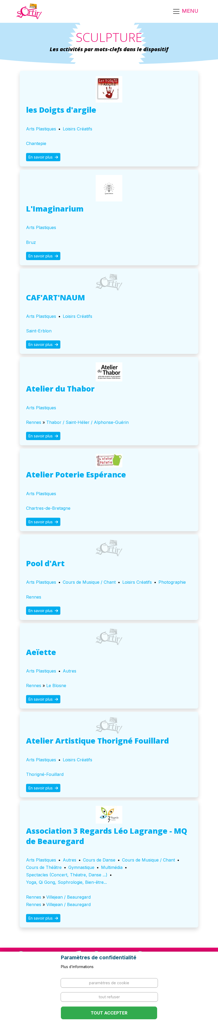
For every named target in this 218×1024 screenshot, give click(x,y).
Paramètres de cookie (109, 983)
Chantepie (36, 143)
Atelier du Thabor (60, 388)
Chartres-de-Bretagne (48, 508)
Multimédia (112, 867)
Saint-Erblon (39, 330)
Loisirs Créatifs (77, 128)
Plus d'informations (77, 967)
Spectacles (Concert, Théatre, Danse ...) (66, 874)
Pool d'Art (45, 563)
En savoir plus (41, 157)
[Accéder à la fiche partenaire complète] (109, 89)
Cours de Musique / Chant (89, 582)
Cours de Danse (99, 860)
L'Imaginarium (54, 208)
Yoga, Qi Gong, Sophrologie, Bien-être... (66, 882)
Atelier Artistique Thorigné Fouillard (97, 740)
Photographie (172, 582)
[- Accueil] (29, 11)
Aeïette (41, 652)
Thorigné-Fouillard (45, 774)
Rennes (33, 422)
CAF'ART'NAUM (55, 297)
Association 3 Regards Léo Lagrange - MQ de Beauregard (106, 835)
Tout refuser (109, 997)
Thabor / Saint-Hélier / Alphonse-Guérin (87, 422)
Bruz (31, 242)
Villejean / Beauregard (68, 897)
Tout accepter (109, 1013)
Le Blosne (56, 685)
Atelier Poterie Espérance (76, 474)
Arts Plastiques (41, 128)
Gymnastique (81, 867)
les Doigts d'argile (61, 109)
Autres (69, 671)
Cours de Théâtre (44, 867)
